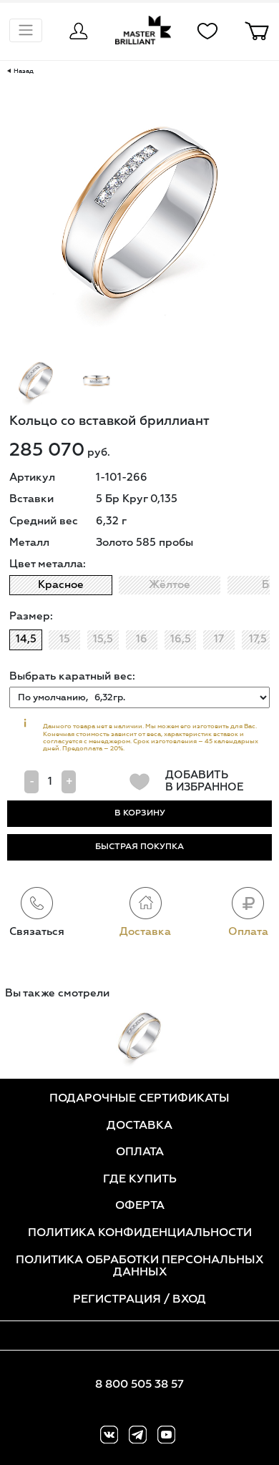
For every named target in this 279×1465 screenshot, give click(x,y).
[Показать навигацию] (25, 30)
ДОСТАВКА (139, 1126)
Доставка (145, 932)
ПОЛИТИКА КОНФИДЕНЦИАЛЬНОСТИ (140, 1233)
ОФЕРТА (140, 1206)
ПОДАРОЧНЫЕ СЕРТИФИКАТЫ (139, 1098)
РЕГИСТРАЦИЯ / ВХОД (139, 1299)
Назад (22, 71)
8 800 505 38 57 (139, 1385)
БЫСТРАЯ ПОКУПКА (139, 847)
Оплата (248, 932)
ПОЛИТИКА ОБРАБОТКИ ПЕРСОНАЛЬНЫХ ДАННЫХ (139, 1267)
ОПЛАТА (140, 1152)
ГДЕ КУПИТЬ (140, 1179)
